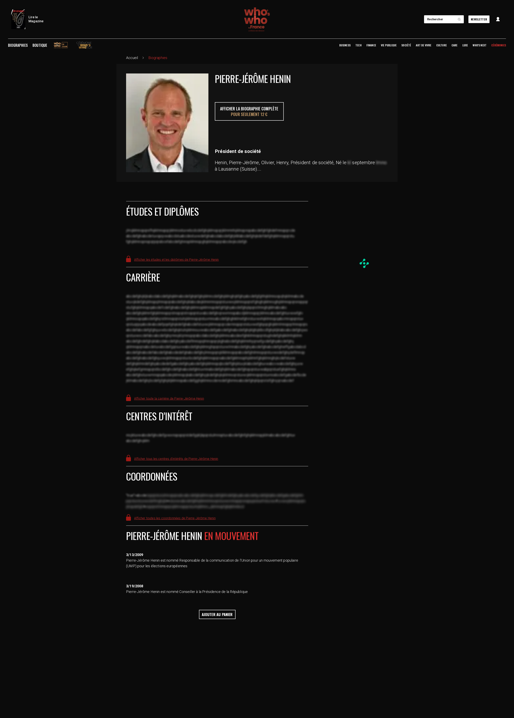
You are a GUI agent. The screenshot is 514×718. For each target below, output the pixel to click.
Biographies (18, 45)
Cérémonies (498, 45)
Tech (358, 45)
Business (345, 45)
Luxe (465, 45)
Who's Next (479, 45)
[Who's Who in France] (257, 19)
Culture (441, 45)
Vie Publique (389, 45)
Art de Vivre (423, 45)
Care (455, 45)
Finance (371, 45)
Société (406, 45)
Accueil (132, 58)
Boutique (40, 45)
